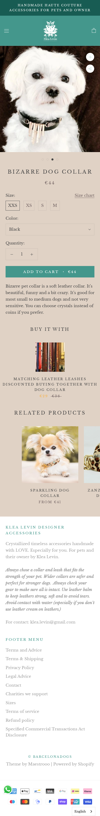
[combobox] (83, 811)
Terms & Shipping (24, 658)
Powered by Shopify (73, 764)
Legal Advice (18, 676)
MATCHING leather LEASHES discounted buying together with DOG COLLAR (50, 384)
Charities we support (27, 694)
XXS (12, 205)
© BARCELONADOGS (50, 757)
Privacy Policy (20, 667)
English (80, 811)
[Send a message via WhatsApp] (7, 789)
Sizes (11, 702)
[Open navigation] (6, 31)
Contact (13, 685)
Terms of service (22, 711)
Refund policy (20, 720)
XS (29, 205)
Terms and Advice (24, 650)
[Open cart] (94, 30)
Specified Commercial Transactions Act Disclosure (45, 732)
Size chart (84, 195)
